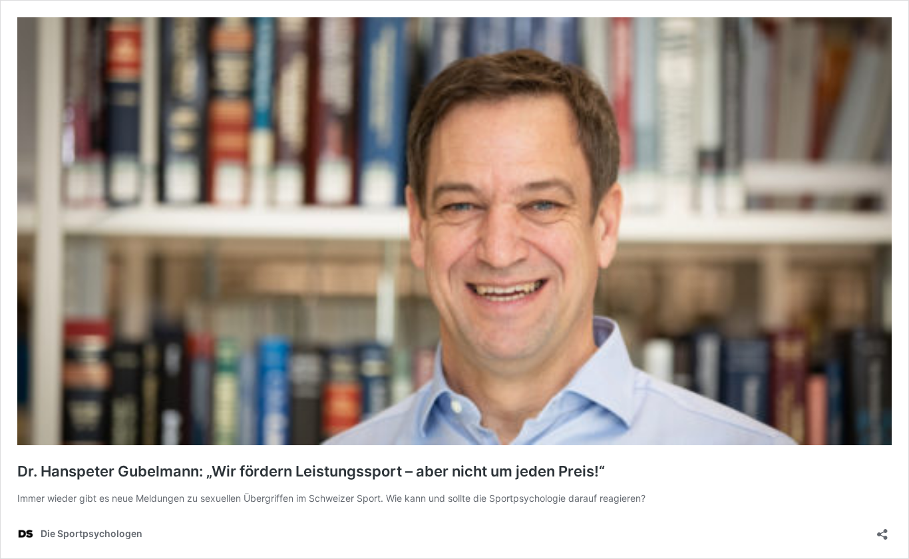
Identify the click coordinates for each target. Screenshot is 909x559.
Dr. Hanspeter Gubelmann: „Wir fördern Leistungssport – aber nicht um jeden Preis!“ (311, 471)
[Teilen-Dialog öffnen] (882, 530)
